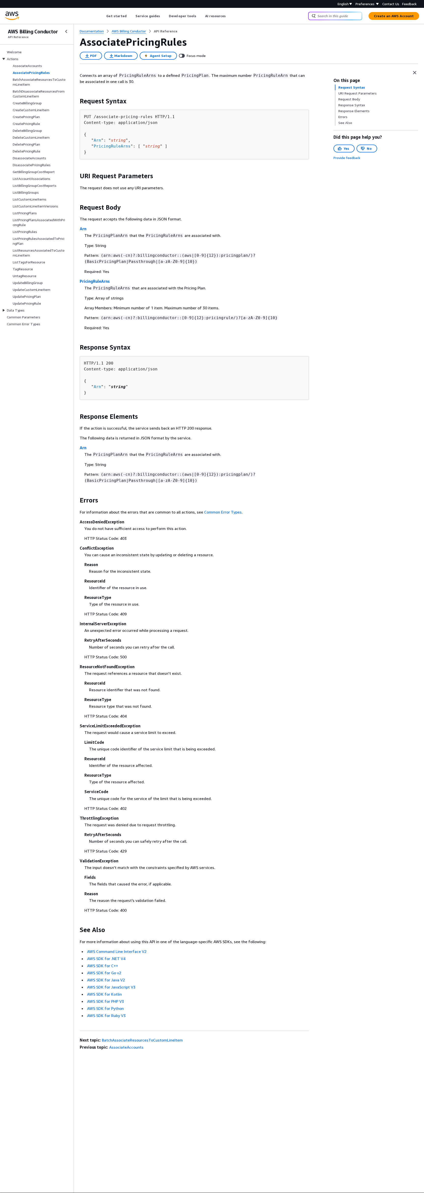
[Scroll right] (229, 16)
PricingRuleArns (112, 146)
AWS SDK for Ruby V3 (106, 1015)
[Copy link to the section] (76, 101)
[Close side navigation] (66, 31)
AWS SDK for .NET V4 (106, 958)
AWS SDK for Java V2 (106, 979)
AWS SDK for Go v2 (104, 972)
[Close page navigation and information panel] (414, 73)
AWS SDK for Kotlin (104, 994)
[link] (165, 31)
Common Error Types (223, 512)
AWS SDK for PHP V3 (105, 1001)
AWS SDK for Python (105, 1008)
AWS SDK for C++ (102, 965)
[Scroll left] (103, 16)
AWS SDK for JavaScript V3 (111, 987)
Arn (97, 140)
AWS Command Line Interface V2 (116, 951)
